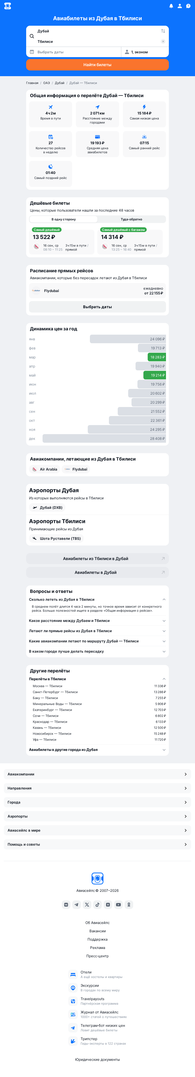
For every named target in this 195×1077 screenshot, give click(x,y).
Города (14, 802)
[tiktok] (97, 905)
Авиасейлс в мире (24, 830)
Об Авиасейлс (97, 922)
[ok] (129, 905)
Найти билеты (97, 64)
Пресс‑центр (97, 956)
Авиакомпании (21, 774)
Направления (20, 788)
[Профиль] (180, 6)
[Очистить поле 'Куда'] (163, 41)
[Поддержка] (188, 6)
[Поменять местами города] (163, 31)
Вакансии (97, 931)
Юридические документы (97, 1059)
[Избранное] (171, 6)
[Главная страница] (7, 6)
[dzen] (108, 905)
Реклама (97, 947)
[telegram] (76, 905)
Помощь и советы (24, 844)
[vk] (66, 905)
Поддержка (97, 939)
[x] (87, 905)
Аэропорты (18, 816)
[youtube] (118, 905)
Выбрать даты (97, 306)
